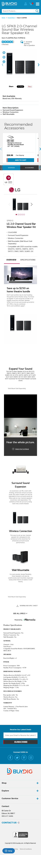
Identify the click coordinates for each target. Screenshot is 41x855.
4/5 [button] (22, 214)
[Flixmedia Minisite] (8, 184)
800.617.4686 (7, 816)
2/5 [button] (18, 214)
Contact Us (9, 822)
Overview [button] (11, 260)
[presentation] (2, 64)
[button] (20, 349)
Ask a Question (29, 45)
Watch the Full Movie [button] (22, 449)
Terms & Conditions (26, 849)
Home (3, 18)
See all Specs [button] (19, 614)
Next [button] (31, 204)
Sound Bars (11, 18)
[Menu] (37, 4)
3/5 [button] (20, 214)
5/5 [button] (24, 214)
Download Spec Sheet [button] (29, 606)
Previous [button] (9, 204)
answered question (28, 42)
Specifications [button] (27, 260)
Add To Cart (20, 160)
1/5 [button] (16, 214)
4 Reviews (5, 44)
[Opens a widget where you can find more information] (8, 851)
